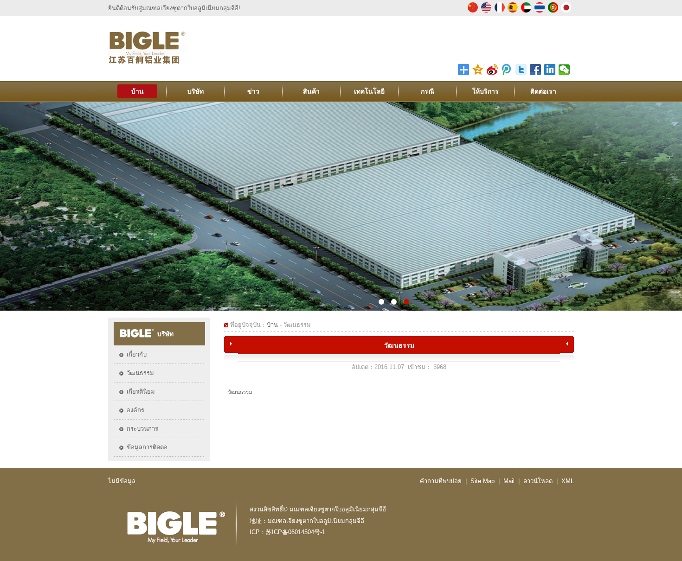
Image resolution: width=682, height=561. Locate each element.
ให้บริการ (485, 91)
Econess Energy (341, 206)
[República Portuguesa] (553, 10)
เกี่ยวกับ (137, 354)
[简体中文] (472, 10)
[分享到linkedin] (550, 69)
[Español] (512, 10)
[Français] (499, 10)
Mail (509, 481)
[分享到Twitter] (521, 69)
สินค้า (311, 91)
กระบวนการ (142, 428)
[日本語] (566, 10)
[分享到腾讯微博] (507, 69)
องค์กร (135, 410)
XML (567, 481)
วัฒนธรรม (140, 373)
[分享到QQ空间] (478, 69)
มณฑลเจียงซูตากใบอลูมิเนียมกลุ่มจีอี (338, 509)
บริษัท (195, 91)
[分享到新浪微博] (492, 69)
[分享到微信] (564, 69)
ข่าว (253, 91)
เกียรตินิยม (141, 391)
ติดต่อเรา (543, 91)
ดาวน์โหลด (538, 481)
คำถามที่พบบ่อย (441, 481)
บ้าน (137, 91)
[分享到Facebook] (535, 69)
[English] (486, 10)
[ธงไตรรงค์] (539, 10)
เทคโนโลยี (369, 91)
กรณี (427, 91)
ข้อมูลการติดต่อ (147, 447)
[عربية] (526, 10)
